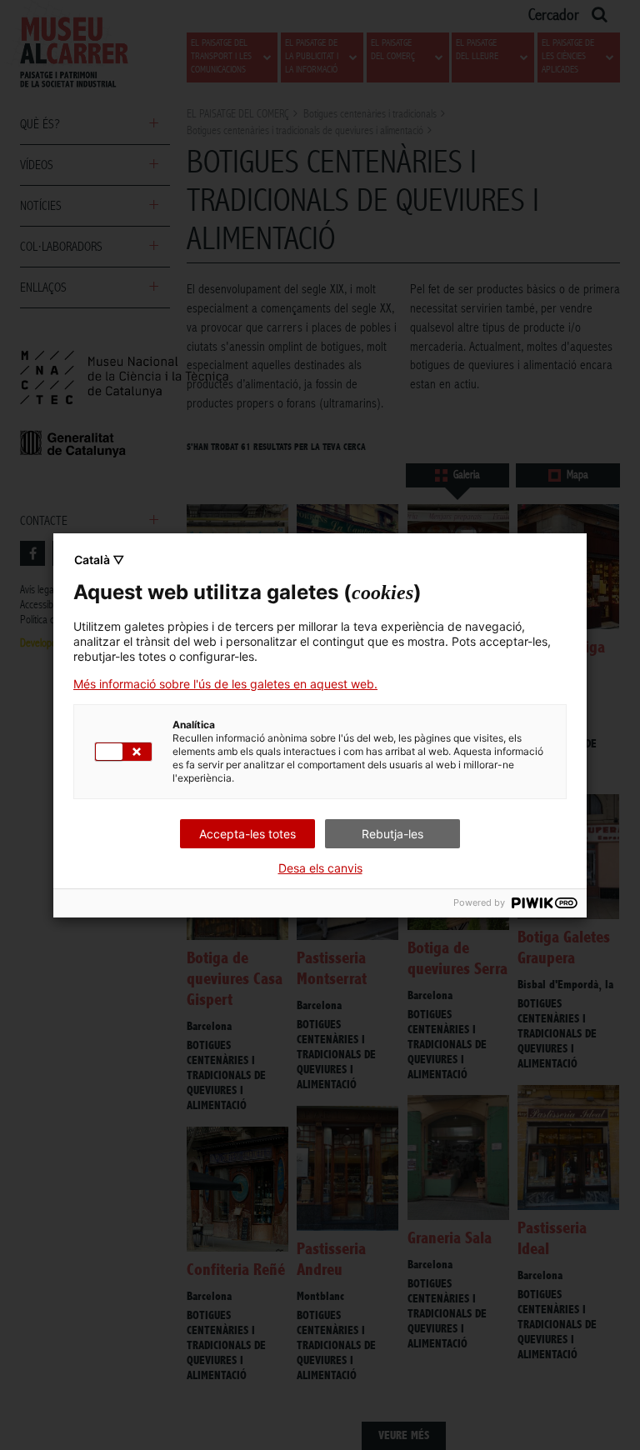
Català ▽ (99, 559)
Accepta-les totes (247, 834)
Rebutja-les (392, 834)
